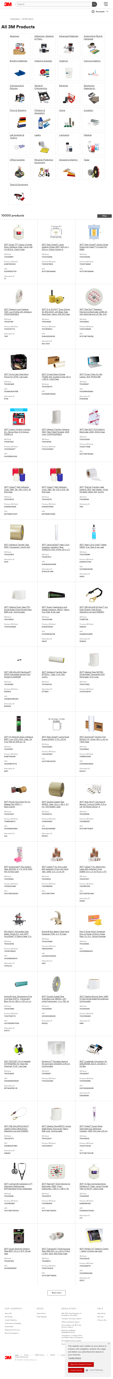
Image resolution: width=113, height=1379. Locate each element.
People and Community (12, 1330)
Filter (104, 216)
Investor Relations (11, 1320)
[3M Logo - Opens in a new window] (8, 4)
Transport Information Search (71, 1319)
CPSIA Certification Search (70, 1322)
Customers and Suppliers (13, 1323)
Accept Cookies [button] (76, 1370)
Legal (16, 1355)
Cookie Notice (74, 1358)
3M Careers (9, 1317)
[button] (94, 1370)
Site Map (100, 1317)
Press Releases (42, 1317)
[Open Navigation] (106, 5)
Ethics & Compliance (11, 1333)
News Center (41, 1313)
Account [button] (100, 12)
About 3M (8, 1313)
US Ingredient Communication (71, 1341)
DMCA (52, 1355)
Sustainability (9, 1326)
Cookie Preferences (21, 1357)
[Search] (94, 4)
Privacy (26, 1355)
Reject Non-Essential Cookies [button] (81, 1364)
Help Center (101, 1313)
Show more (56, 1293)
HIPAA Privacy (40, 1355)
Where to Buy (102, 1320)
